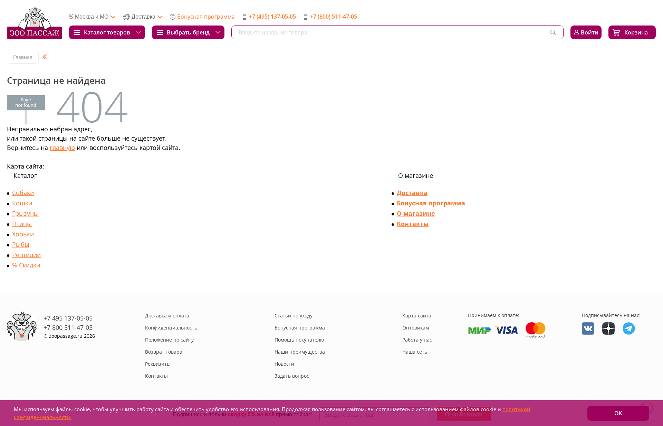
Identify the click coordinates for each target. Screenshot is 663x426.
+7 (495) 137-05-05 (272, 16)
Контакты (413, 224)
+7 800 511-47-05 (68, 327)
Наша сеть (414, 351)
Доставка (412, 193)
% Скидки (26, 265)
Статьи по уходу (294, 315)
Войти (589, 32)
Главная (22, 57)
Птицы (22, 224)
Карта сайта (416, 315)
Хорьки (23, 234)
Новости (284, 364)
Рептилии (26, 255)
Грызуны (25, 213)
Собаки (23, 193)
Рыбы (20, 244)
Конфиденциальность (171, 327)
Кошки (22, 203)
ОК (618, 413)
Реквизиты (158, 364)
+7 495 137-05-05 (68, 318)
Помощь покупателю (299, 339)
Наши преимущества (300, 351)
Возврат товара (163, 351)
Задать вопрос (292, 376)
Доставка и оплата (167, 315)
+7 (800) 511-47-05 (333, 16)
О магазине (416, 213)
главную (62, 147)
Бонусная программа (206, 16)
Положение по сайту (169, 339)
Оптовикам (415, 327)
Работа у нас (417, 339)
